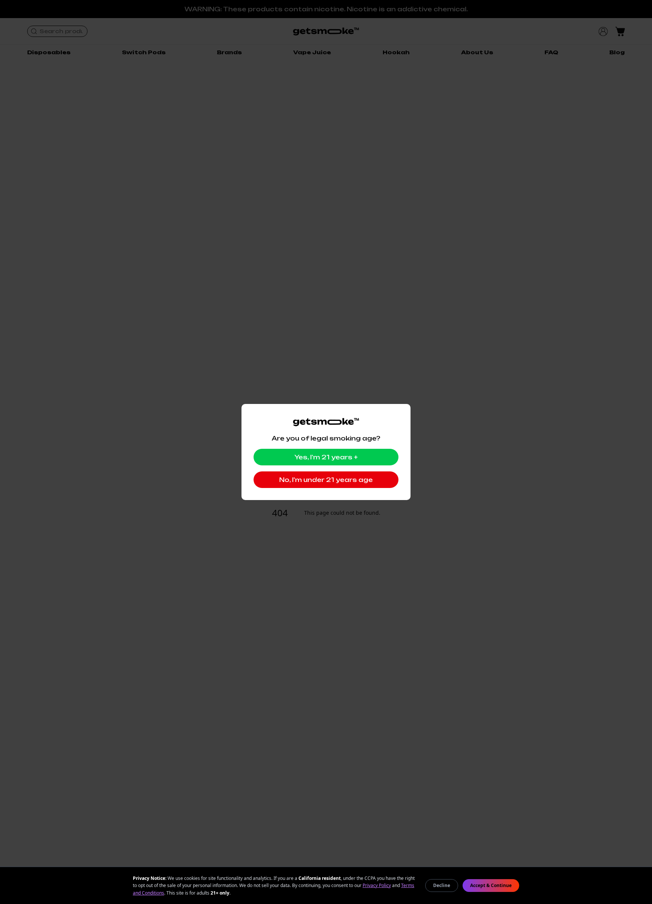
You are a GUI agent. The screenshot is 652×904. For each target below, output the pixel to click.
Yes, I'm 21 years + (326, 457)
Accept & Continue (491, 885)
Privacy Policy (377, 885)
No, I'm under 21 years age (326, 479)
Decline (441, 885)
